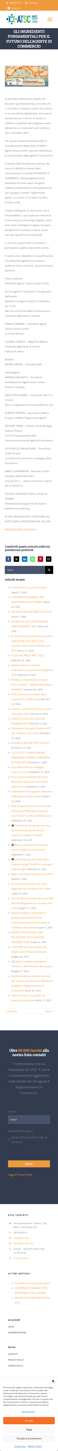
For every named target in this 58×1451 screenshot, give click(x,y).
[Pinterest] (40, 559)
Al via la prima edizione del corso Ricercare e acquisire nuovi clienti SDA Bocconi (29, 781)
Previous (12, 1011)
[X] (16, 559)
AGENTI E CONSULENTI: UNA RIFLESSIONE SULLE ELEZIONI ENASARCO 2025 (27, 937)
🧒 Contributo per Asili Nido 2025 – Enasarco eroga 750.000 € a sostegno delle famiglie (32, 864)
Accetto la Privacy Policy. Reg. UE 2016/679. (29, 1140)
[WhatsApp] (32, 559)
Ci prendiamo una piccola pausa (29, 587)
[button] (53, 1381)
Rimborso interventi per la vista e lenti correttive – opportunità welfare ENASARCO (31, 684)
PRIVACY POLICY (35, 1446)
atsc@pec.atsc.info (24, 1243)
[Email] (48, 559)
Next (48, 1011)
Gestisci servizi (28, 1411)
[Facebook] (8, 559)
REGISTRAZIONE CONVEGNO (21, 529)
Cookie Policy (20, 1446)
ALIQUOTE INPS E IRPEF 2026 (27, 655)
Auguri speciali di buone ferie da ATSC (32, 874)
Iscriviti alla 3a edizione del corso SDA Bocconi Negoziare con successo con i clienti (32, 903)
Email (12, 1111)
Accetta (29, 1420)
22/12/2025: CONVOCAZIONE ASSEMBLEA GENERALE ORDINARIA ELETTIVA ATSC (30, 757)
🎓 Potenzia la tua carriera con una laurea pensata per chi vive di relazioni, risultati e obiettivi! (30, 830)
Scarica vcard (21, 1258)
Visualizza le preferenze (29, 1438)
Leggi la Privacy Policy (20, 1174)
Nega (29, 1429)
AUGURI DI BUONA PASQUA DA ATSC (31, 611)
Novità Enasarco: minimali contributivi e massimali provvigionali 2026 (32, 669)
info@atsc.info (21, 1238)
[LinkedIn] (24, 559)
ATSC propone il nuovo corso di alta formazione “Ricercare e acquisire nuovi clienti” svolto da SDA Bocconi (31, 810)
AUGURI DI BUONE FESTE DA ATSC (30, 742)
